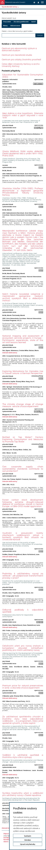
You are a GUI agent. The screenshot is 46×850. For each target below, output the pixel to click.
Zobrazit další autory (9, 353)
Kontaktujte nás (9, 839)
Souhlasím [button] (27, 835)
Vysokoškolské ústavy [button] (10, 7)
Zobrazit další (6, 828)
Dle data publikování (21, 22)
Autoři (33, 22)
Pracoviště (7, 22)
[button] (34, 2)
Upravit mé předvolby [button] (27, 844)
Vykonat (40, 35)
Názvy (5, 26)
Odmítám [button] (27, 839)
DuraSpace (7, 837)
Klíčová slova (15, 26)
